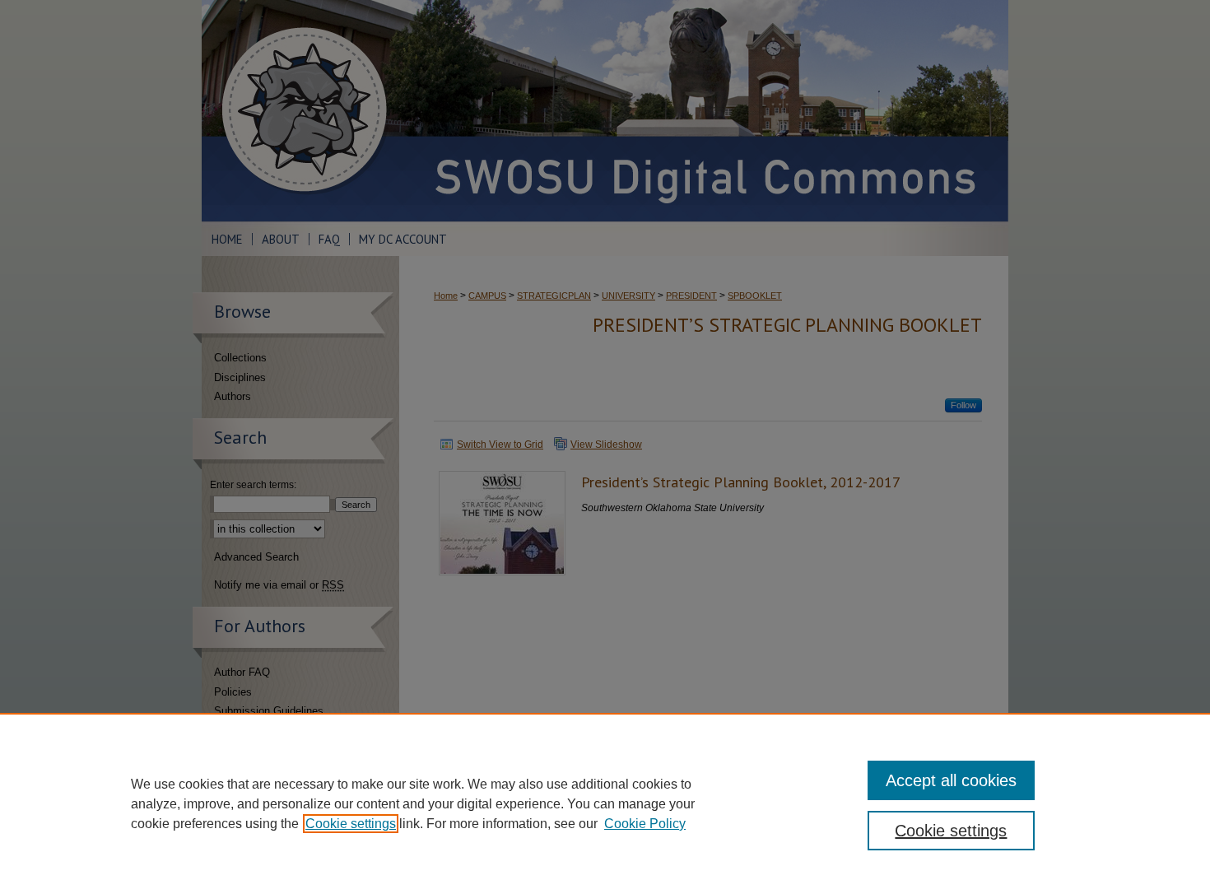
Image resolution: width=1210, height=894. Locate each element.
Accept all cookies (951, 780)
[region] (605, 803)
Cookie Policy (645, 824)
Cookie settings (350, 824)
